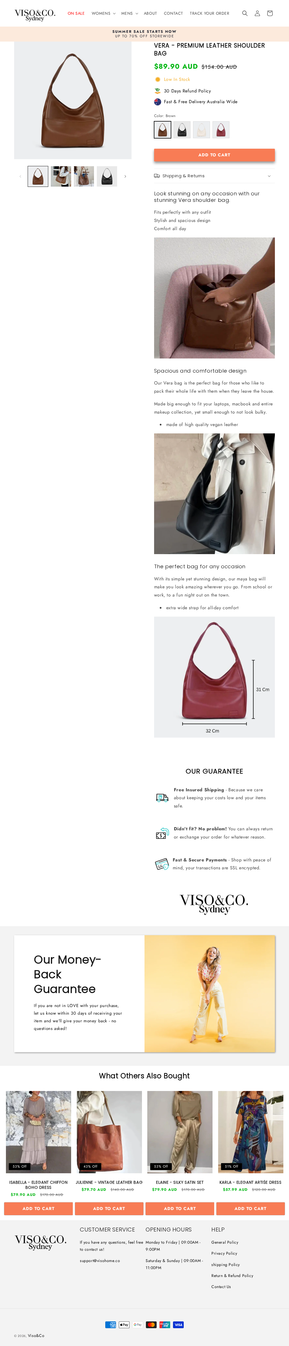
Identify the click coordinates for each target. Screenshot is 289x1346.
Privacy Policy (224, 1253)
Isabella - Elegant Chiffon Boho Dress (38, 1185)
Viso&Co (36, 1335)
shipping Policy (225, 1264)
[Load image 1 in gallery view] (38, 176)
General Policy (224, 1242)
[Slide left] (20, 176)
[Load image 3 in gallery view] (84, 176)
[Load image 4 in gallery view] (107, 176)
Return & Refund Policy (232, 1275)
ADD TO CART (38, 1208)
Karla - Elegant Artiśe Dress (251, 1182)
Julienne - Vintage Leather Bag (109, 1182)
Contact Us (221, 1286)
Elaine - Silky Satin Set (179, 1182)
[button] (103, 13)
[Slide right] (125, 176)
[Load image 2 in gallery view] (61, 176)
